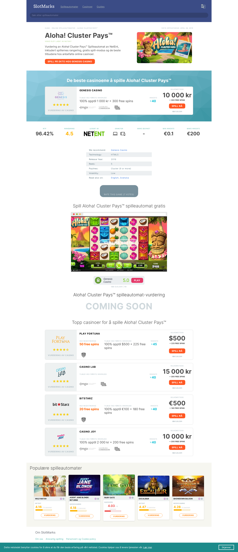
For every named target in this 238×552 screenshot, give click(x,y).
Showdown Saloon (183, 499)
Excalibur (144, 499)
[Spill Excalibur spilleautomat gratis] (165, 499)
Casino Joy (87, 431)
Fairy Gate (109, 498)
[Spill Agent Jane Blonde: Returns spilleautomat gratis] (95, 499)
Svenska (124, 178)
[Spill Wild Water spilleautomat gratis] (61, 499)
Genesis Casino (90, 90)
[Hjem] (44, 6)
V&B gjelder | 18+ (119, 287)
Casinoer (87, 6)
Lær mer (147, 547)
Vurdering (50, 515)
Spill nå (177, 106)
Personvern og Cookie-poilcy (81, 539)
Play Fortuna (89, 333)
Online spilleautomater (63, 28)
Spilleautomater (69, 6)
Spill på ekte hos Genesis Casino (70, 61)
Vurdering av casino (61, 110)
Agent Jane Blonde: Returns (79, 498)
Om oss (39, 539)
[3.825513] (63, 499)
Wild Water (40, 499)
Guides (101, 6)
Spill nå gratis (119, 243)
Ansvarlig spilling (54, 539)
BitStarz (86, 398)
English (115, 178)
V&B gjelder (177, 111)
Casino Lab (87, 366)
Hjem (47, 28)
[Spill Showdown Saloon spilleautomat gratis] (199, 499)
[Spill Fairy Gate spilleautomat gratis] (130, 497)
